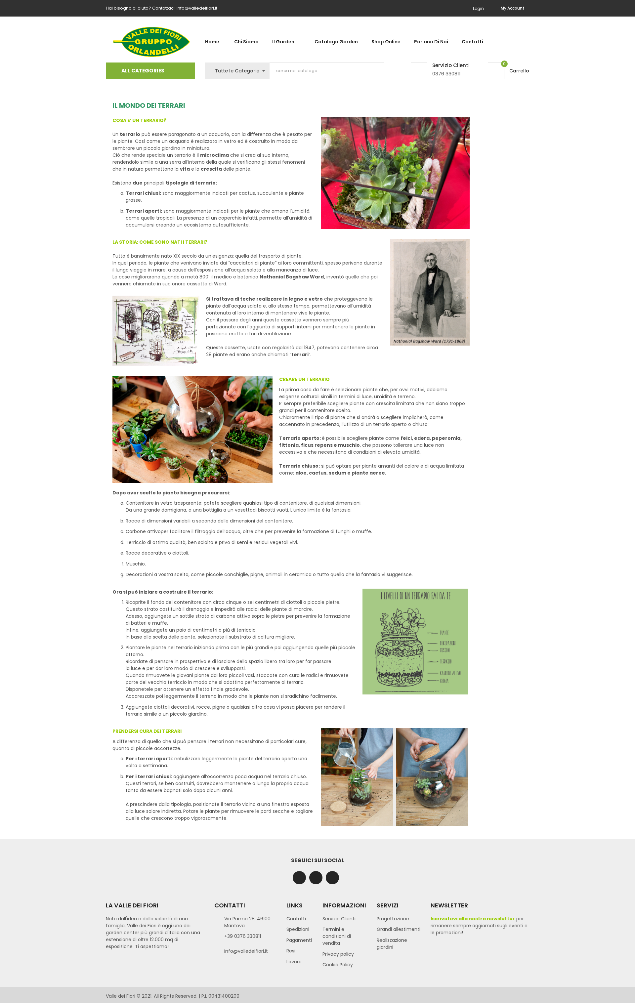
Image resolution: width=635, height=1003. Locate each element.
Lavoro (294, 961)
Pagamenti (299, 940)
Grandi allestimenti (398, 929)
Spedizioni (297, 929)
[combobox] (327, 71)
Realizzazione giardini (392, 943)
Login (478, 8)
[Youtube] (332, 877)
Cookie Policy (337, 964)
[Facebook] (299, 877)
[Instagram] (315, 877)
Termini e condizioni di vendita (336, 936)
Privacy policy (338, 954)
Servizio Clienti (339, 918)
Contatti (296, 918)
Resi (290, 950)
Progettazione (393, 918)
